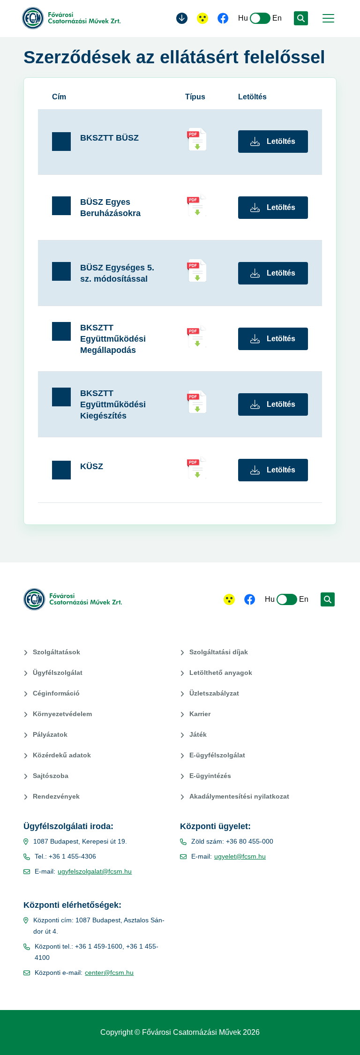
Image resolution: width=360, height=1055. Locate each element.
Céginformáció (56, 693)
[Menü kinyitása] (327, 18)
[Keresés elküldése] (301, 18)
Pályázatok (50, 734)
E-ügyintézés (210, 775)
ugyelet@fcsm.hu (240, 856)
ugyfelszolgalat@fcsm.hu (95, 871)
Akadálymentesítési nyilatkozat (239, 796)
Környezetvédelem (62, 714)
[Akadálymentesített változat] (229, 599)
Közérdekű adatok (62, 755)
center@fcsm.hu (109, 972)
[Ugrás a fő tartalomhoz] (182, 18)
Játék (198, 734)
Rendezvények (56, 796)
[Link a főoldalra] (71, 18)
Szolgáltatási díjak (218, 652)
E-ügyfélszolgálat (217, 755)
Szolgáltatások (56, 652)
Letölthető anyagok (220, 672)
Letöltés (281, 141)
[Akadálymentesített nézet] (202, 18)
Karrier (199, 714)
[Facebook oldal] (223, 19)
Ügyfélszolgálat (57, 672)
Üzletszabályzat (214, 693)
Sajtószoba (50, 775)
